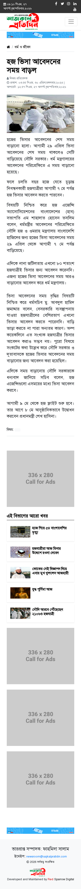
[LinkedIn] (75, 4)
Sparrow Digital (61, 879)
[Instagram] (68, 4)
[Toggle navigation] (71, 21)
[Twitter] (62, 4)
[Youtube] (75, 9)
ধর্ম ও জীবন (22, 47)
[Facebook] (56, 4)
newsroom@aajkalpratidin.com (46, 856)
